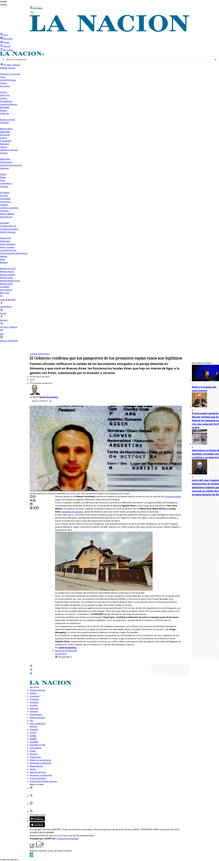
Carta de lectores (8, 250)
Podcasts (4, 210)
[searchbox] (108, 59)
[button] (109, 197)
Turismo (4, 195)
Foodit (6, 42)
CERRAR (3, 2)
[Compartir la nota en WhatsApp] (34, 500)
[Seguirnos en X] (31, 796)
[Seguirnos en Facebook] (31, 788)
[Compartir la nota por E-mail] (37, 508)
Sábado (3, 256)
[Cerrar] (43, 54)
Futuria (3, 92)
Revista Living (6, 277)
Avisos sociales (7, 247)
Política (45, 353)
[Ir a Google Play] (37, 820)
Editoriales (5, 159)
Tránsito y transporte (10, 74)
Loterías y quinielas (9, 207)
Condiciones (62, 838)
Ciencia (3, 147)
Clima (2, 77)
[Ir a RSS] (31, 811)
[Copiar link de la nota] (31, 504)
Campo (3, 98)
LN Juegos (5, 192)
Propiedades (6, 101)
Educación (5, 134)
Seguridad (5, 131)
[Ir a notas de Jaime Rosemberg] (106, 390)
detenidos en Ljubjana (72, 511)
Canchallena (6, 183)
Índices (3, 110)
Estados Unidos (7, 119)
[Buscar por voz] (215, 59)
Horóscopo (5, 201)
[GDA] (37, 847)
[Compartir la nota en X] (34, 508)
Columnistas (6, 162)
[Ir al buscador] (32, 12)
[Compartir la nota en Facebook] (31, 508)
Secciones (8, 38)
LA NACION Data (8, 80)
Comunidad (5, 140)
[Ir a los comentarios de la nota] (34, 496)
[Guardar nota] (31, 496)
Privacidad (73, 838)
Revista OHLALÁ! (8, 268)
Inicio (5, 34)
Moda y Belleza (7, 213)
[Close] (31, 666)
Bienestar (4, 143)
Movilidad (4, 107)
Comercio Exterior (8, 104)
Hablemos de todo (9, 150)
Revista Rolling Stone (10, 280)
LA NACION (35, 353)
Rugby (3, 177)
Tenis (2, 180)
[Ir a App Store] (37, 826)
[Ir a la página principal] (109, 31)
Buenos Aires (6, 128)
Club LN (6, 46)
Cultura (3, 137)
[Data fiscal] (31, 856)
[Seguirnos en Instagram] (31, 803)
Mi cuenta (8, 50)
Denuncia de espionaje (66, 650)
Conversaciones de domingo (13, 253)
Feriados (4, 204)
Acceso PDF (5, 238)
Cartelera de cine (8, 226)
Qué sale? (4, 223)
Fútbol (3, 174)
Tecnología (5, 198)
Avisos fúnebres (7, 244)
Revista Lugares (7, 274)
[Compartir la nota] (31, 500)
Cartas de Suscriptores (11, 165)
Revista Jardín (6, 283)
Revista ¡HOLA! (7, 271)
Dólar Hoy (5, 95)
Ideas (2, 259)
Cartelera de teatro (9, 229)
